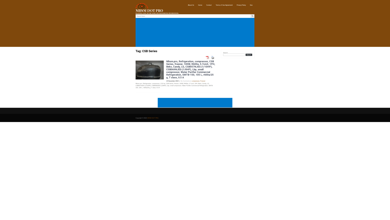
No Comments (185, 81)
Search (225, 52)
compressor (195, 81)
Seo (251, 5)
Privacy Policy (241, 5)
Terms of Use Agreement (224, 5)
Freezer (202, 81)
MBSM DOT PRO (152, 118)
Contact (209, 5)
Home (200, 5)
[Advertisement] (195, 32)
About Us (191, 5)
